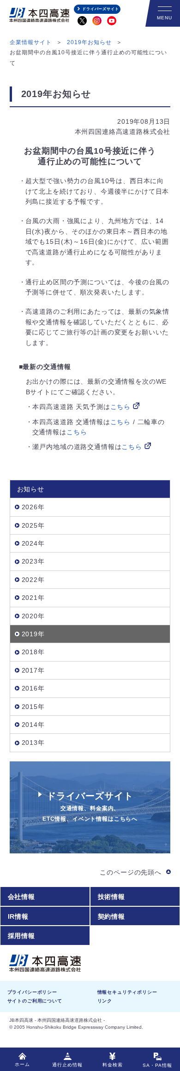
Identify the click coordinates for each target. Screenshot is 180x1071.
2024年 (33, 543)
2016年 (33, 688)
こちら (120, 406)
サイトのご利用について (34, 1000)
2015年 (33, 706)
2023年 (33, 561)
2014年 (33, 724)
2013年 (33, 742)
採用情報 (21, 935)
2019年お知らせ (89, 42)
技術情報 (111, 896)
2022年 (33, 579)
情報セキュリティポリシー (127, 992)
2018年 (33, 652)
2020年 (33, 616)
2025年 (33, 525)
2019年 (33, 634)
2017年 (33, 670)
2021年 (33, 597)
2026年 (33, 507)
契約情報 (111, 916)
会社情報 (21, 896)
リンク (105, 1000)
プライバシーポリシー (32, 992)
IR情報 (18, 916)
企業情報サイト (31, 42)
